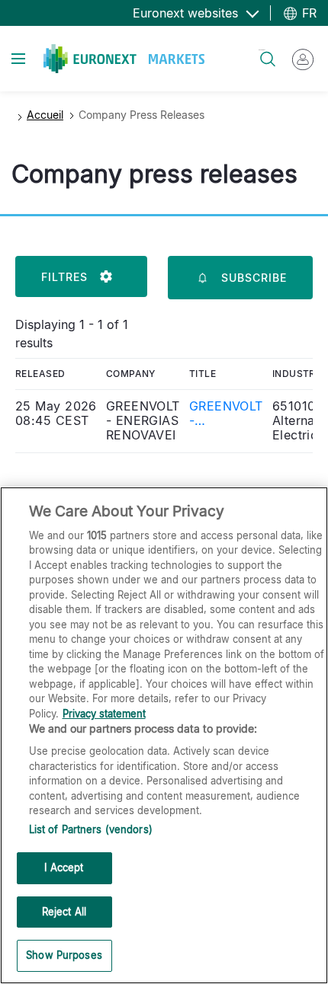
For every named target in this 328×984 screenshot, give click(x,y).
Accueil (45, 114)
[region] (164, 735)
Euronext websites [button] (187, 13)
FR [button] (307, 13)
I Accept (63, 867)
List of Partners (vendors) (91, 829)
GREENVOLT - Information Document (226, 413)
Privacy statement (104, 714)
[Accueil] (123, 58)
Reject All (64, 912)
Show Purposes (64, 955)
